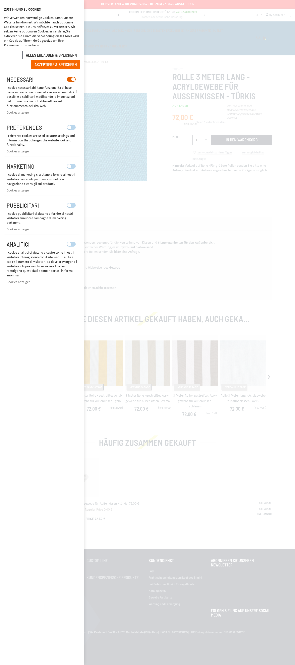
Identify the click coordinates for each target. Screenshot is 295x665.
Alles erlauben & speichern (51, 55)
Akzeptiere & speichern (56, 64)
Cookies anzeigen (19, 112)
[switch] (71, 79)
